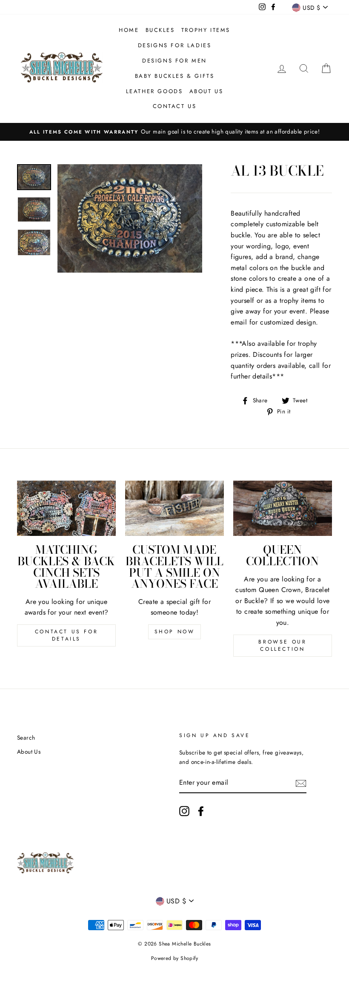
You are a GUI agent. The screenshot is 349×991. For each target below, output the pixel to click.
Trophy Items (205, 30)
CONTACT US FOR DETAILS (66, 635)
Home (129, 30)
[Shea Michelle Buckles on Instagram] (184, 811)
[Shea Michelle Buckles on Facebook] (201, 811)
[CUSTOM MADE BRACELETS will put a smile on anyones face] (174, 508)
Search (26, 737)
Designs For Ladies (175, 45)
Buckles (160, 30)
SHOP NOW (174, 631)
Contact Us (175, 106)
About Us (206, 91)
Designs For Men (174, 61)
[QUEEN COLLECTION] (282, 508)
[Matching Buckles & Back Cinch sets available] (66, 508)
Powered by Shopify (174, 958)
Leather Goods (154, 91)
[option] (174, 132)
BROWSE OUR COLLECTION (282, 645)
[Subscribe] (300, 783)
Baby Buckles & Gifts (175, 76)
